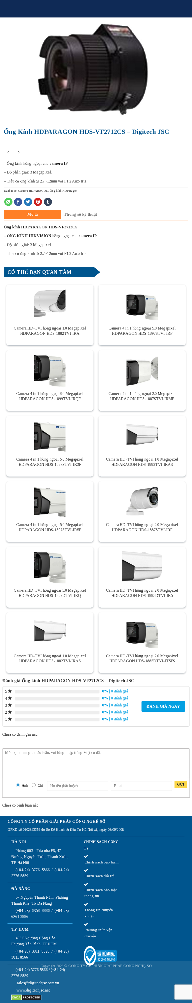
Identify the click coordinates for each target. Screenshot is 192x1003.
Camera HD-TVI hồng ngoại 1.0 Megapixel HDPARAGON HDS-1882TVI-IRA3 (142, 462)
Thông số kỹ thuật (80, 214)
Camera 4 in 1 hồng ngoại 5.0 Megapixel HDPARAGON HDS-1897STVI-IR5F (50, 527)
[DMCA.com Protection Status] (26, 997)
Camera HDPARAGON (33, 190)
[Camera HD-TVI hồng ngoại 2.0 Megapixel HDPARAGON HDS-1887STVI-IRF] (142, 500)
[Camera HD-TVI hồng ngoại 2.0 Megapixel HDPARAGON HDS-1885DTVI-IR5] (142, 565)
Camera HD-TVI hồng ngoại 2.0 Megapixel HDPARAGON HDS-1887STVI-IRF (142, 527)
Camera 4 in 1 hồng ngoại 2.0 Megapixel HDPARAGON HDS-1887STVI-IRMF (142, 396)
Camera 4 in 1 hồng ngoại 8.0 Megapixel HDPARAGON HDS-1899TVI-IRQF (50, 396)
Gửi (180, 784)
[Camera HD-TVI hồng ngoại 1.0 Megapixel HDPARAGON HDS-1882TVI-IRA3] (142, 434)
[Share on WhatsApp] (8, 202)
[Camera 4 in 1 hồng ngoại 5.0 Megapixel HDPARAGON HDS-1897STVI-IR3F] (50, 434)
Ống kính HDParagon (63, 190)
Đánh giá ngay (163, 706)
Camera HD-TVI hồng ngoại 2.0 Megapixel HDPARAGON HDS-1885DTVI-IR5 (142, 593)
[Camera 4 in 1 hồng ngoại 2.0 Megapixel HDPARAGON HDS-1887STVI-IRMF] (142, 369)
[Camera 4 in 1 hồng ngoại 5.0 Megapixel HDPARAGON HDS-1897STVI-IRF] (142, 303)
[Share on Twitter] (28, 202)
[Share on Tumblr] (48, 202)
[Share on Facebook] (18, 202)
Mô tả (32, 214)
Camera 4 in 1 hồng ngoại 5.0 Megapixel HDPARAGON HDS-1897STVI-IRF (142, 330)
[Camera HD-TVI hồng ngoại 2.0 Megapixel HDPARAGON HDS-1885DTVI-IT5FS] (142, 631)
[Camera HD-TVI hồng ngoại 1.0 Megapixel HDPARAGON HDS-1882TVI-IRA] (50, 303)
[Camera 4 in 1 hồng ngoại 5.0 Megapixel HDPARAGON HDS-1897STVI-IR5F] (50, 500)
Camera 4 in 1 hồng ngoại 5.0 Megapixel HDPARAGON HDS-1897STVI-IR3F (50, 462)
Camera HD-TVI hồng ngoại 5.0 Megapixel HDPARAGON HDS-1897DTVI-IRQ (50, 593)
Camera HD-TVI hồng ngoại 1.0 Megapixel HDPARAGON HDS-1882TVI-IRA (50, 330)
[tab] (32, 214)
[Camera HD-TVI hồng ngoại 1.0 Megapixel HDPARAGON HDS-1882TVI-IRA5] (50, 631)
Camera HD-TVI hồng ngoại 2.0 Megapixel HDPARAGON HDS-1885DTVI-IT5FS (142, 658)
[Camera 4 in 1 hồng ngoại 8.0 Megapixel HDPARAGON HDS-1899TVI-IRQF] (50, 369)
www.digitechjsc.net (33, 990)
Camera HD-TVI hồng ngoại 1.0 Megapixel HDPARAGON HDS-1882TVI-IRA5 (50, 658)
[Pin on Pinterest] (38, 202)
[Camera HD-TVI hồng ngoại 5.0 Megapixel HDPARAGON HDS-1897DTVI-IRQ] (50, 565)
